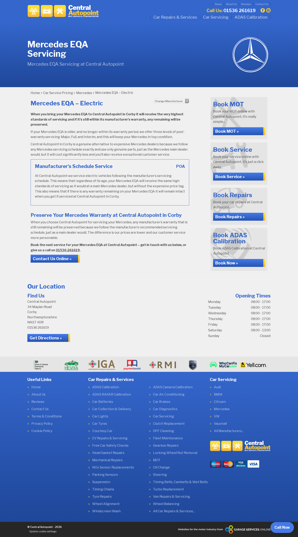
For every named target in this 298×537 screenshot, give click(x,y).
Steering (160, 474)
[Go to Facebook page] (262, 10)
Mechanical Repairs (107, 460)
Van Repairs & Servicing (171, 496)
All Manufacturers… (229, 431)
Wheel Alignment (106, 504)
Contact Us (261, 4)
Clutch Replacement (169, 423)
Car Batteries (102, 401)
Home (218, 4)
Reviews (246, 4)
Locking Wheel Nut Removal (175, 453)
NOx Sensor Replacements (113, 467)
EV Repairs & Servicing (110, 438)
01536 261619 (231, 10)
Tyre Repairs (102, 496)
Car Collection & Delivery (111, 409)
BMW (218, 394)
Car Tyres (99, 423)
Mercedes (222, 409)
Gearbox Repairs (166, 445)
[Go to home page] (63, 11)
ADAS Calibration (251, 17)
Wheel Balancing (166, 504)
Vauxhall (220, 423)
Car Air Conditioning (168, 394)
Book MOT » (227, 131)
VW (217, 416)
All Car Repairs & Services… (174, 511)
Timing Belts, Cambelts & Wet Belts (180, 482)
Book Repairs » (230, 216)
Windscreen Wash (106, 511)
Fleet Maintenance (168, 438)
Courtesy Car (102, 431)
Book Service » (230, 176)
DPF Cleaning (163, 431)
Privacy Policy (42, 423)
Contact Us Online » (52, 258)
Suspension (101, 482)
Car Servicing (215, 17)
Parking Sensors (105, 474)
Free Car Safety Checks (110, 445)
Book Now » (226, 263)
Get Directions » (46, 338)
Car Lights (100, 416)
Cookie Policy (41, 431)
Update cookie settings (42, 531)
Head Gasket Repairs (108, 453)
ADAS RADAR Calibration (111, 394)
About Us (231, 4)
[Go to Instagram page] (268, 10)
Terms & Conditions (46, 416)
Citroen (220, 401)
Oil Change (161, 467)
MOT (157, 460)
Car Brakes (161, 401)
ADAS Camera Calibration (173, 387)
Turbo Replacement (168, 489)
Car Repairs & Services (175, 17)
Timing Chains (103, 489)
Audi (217, 387)
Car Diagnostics (165, 409)
